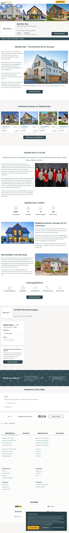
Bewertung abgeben (30, 30)
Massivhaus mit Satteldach (42, 438)
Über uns (4, 471)
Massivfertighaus (6, 456)
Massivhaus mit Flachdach (42, 440)
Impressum (38, 473)
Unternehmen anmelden (42, 484)
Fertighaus (38, 449)
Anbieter (6, 423)
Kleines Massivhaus (7, 443)
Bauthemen (26, 433)
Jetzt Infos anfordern (59, 33)
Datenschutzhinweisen (48, 524)
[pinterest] (45, 416)
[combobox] (12, 340)
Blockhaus (38, 453)
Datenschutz (39, 471)
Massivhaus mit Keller (7, 451)
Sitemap (4, 475)
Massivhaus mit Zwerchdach (9, 449)
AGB (37, 475)
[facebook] (39, 416)
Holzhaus (38, 451)
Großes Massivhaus (7, 445)
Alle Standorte (7, 407)
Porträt (9, 38)
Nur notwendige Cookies (58, 527)
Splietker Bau (12, 423)
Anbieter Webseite (55, 416)
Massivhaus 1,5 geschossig (8, 440)
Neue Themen (60, 433)
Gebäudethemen (10, 433)
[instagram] (42, 416)
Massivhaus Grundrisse (8, 438)
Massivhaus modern (7, 453)
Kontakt (22, 38)
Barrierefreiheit (6, 473)
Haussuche (5, 484)
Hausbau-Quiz (60, 2)
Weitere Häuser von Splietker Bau (34, 137)
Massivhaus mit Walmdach (42, 445)
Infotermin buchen (40, 487)
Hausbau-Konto (6, 489)
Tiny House (38, 456)
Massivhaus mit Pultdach (42, 443)
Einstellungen (45, 527)
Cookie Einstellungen (7, 478)
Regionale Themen (43, 433)
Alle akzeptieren (33, 527)
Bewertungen (15, 38)
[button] (67, 2)
